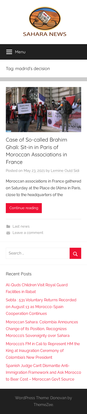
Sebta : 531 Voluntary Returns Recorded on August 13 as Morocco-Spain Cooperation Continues (41, 307)
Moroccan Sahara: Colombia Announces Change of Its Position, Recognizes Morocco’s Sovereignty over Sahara (42, 329)
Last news (21, 226)
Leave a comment (28, 233)
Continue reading (23, 208)
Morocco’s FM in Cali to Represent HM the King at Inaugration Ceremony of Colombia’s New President (43, 351)
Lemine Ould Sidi (65, 170)
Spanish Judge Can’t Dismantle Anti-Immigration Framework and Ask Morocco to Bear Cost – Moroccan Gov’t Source (43, 372)
